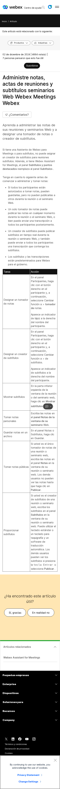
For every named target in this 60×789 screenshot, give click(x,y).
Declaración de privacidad (17, 749)
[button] (50, 7)
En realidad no (41, 612)
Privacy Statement (28, 775)
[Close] (55, 760)
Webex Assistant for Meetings (21, 657)
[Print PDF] (21, 66)
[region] (30, 772)
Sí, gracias (15, 612)
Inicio (4, 21)
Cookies (9, 753)
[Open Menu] (57, 7)
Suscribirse (32, 65)
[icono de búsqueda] (43, 7)
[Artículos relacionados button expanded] (55, 647)
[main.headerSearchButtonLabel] (43, 6)
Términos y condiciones (16, 744)
